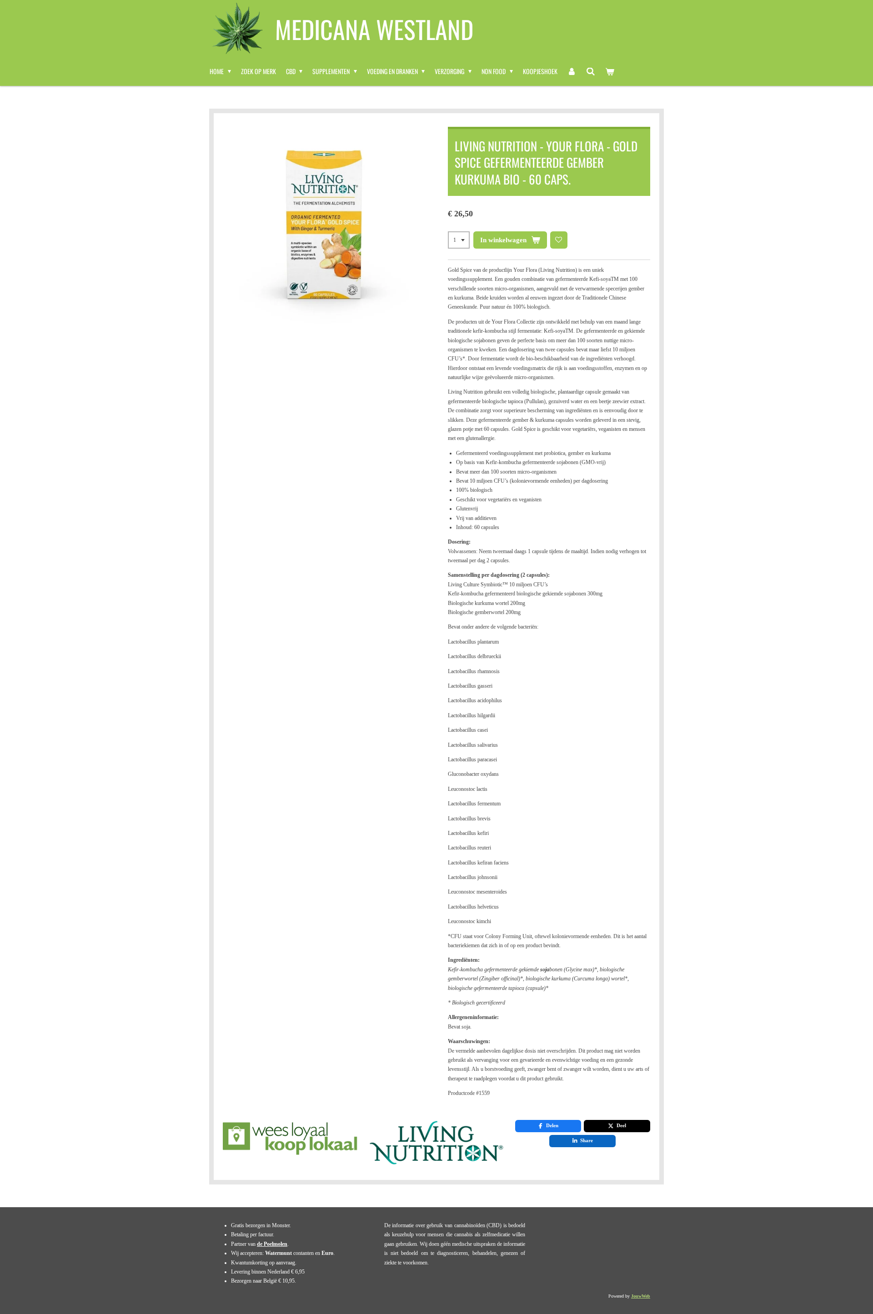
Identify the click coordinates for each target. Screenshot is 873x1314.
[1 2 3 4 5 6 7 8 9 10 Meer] (459, 240)
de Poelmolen (272, 1244)
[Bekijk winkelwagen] (609, 71)
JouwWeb (640, 1296)
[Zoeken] (590, 71)
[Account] (572, 71)
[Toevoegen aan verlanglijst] (558, 240)
